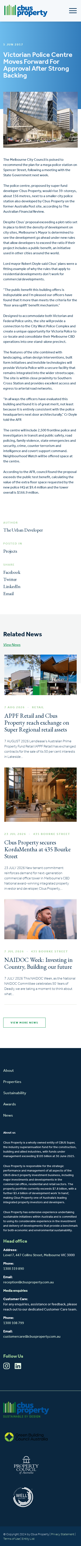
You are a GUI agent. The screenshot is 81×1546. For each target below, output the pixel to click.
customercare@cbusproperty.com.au (31, 1337)
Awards (9, 1104)
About (8, 1071)
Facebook (11, 572)
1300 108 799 (13, 1323)
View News (12, 645)
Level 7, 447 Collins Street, (23, 1255)
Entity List (28, 1539)
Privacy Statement (62, 1534)
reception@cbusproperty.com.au (28, 1282)
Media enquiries (15, 1291)
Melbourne (52, 1255)
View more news (24, 1023)
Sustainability (14, 1093)
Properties (12, 1082)
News (8, 1116)
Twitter (10, 579)
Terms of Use (11, 1539)
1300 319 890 (13, 1269)
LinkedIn (11, 586)
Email (8, 593)
